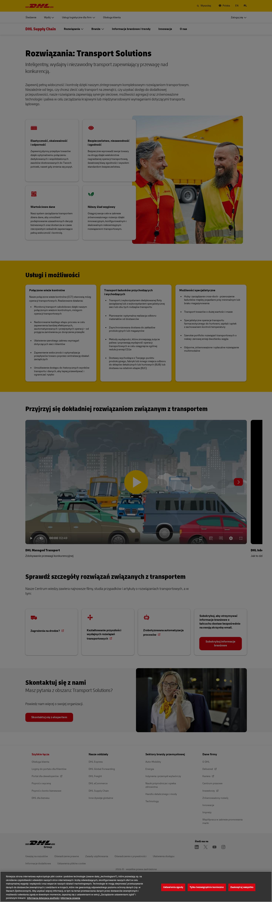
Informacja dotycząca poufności (43, 898)
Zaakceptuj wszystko (241, 887)
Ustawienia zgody (173, 887)
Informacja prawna (70, 898)
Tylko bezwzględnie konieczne (207, 887)
